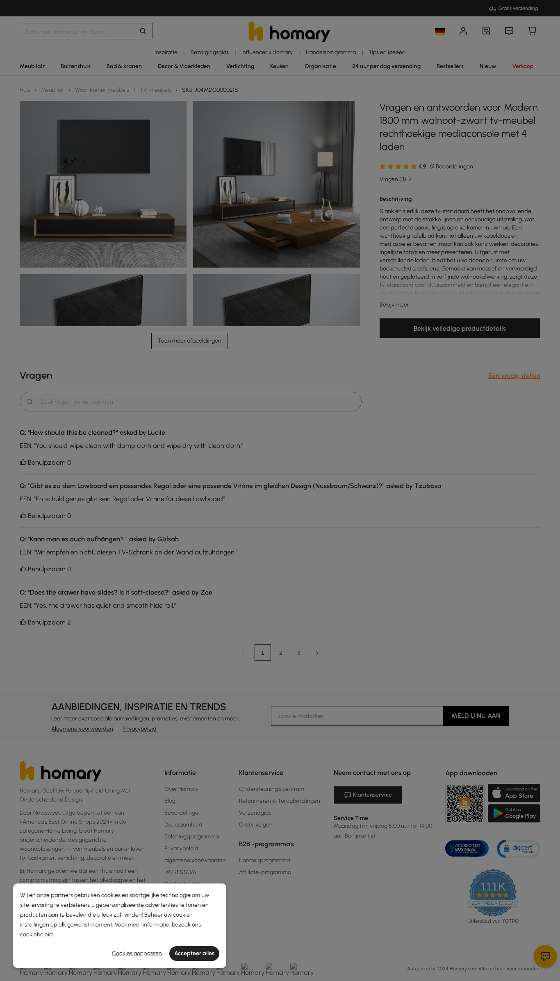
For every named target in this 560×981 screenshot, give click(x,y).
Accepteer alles (194, 953)
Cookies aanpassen (137, 953)
